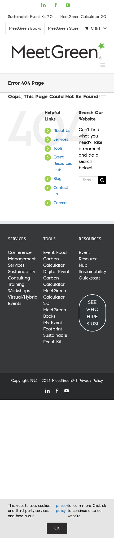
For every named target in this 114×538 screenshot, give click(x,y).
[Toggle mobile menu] (103, 65)
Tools (58, 148)
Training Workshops (19, 287)
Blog (58, 178)
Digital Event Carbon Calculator (56, 277)
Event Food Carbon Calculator (55, 258)
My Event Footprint (52, 325)
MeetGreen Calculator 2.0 (54, 296)
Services (61, 139)
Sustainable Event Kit (55, 338)
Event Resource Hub (88, 258)
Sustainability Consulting (21, 274)
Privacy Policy (90, 380)
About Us (62, 130)
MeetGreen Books (54, 313)
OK (57, 528)
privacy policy (62, 508)
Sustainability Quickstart (92, 274)
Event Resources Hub (63, 163)
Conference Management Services (22, 258)
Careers (60, 202)
